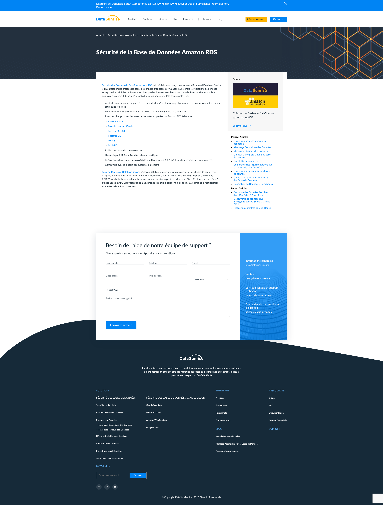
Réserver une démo (256, 19)
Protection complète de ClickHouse (252, 208)
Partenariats (221, 413)
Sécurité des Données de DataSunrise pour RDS (127, 85)
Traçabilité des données (246, 161)
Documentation (276, 413)
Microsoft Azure (153, 413)
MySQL (112, 140)
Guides (272, 398)
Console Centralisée (278, 420)
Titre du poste (155, 276)
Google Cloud (152, 428)
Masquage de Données (106, 420)
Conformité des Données (107, 444)
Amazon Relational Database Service (121, 172)
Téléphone (153, 263)
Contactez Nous (223, 420)
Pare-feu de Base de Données (109, 413)
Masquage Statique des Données (251, 151)
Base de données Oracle (120, 126)
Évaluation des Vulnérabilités (109, 451)
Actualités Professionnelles (228, 436)
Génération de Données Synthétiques (253, 184)
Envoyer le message (121, 325)
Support (274, 429)
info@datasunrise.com (257, 265)
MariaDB (112, 145)
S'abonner (137, 475)
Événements (221, 405)
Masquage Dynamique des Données (252, 147)
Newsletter (103, 466)
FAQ (271, 405)
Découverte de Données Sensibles (111, 436)
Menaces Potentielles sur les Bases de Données (237, 444)
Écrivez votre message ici (119, 298)
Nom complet (112, 263)
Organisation (112, 276)
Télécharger (278, 19)
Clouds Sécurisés (154, 405)
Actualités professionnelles (122, 35)
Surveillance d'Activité (106, 405)
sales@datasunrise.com (258, 278)
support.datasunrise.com (259, 295)
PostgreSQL (114, 136)
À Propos (220, 398)
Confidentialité (204, 375)
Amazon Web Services (156, 420)
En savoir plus (240, 126)
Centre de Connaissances (227, 451)
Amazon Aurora (116, 121)
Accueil (100, 35)
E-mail (194, 263)
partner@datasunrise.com (259, 312)
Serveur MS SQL (116, 131)
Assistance (147, 19)
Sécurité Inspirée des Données (110, 459)
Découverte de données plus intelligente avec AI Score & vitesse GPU (252, 202)
